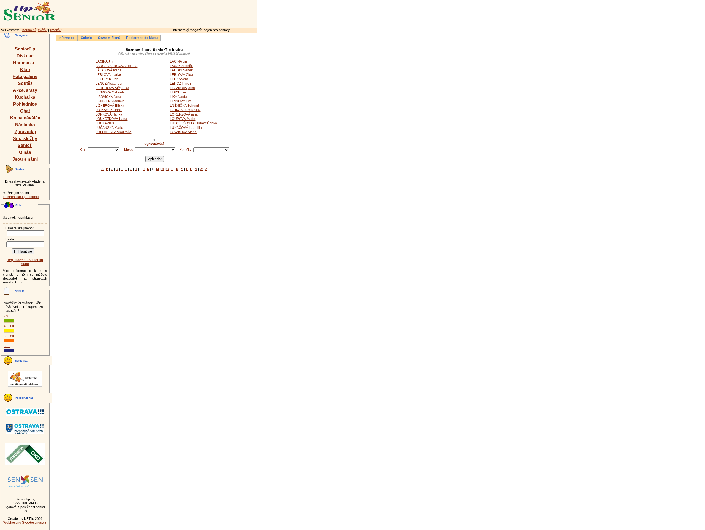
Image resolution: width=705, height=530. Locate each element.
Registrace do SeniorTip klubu (25, 262)
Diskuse (25, 55)
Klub (25, 69)
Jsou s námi (25, 159)
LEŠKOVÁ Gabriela (110, 92)
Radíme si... (25, 62)
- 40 (6, 316)
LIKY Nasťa (178, 97)
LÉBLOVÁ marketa (110, 75)
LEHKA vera (179, 79)
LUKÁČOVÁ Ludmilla (186, 128)
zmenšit (55, 30)
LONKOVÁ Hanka (109, 114)
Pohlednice (25, 104)
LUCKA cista (105, 123)
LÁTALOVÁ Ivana (108, 70)
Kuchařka (25, 97)
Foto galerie (25, 76)
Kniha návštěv (25, 118)
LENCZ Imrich (180, 83)
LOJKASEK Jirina (109, 110)
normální (29, 30)
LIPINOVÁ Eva (181, 101)
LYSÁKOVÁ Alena (183, 132)
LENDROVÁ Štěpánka (112, 88)
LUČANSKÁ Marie (109, 128)
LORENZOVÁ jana (184, 114)
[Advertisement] (180, 13)
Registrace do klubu (142, 38)
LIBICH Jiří (178, 92)
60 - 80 (9, 336)
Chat (25, 111)
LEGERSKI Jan (107, 79)
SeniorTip (25, 49)
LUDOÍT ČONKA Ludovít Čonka (193, 123)
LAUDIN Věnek (181, 70)
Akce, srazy (25, 90)
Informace (67, 38)
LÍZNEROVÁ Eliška (110, 106)
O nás (25, 152)
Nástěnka (25, 124)
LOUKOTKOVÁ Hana (111, 119)
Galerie (86, 38)
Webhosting (12, 522)
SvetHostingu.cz (34, 522)
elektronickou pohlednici (21, 197)
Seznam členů (109, 38)
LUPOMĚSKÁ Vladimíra (113, 132)
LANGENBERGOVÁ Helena (116, 66)
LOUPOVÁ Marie (182, 119)
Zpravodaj (25, 131)
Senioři (25, 145)
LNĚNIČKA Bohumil (185, 106)
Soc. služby (25, 138)
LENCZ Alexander (109, 83)
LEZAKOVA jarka (182, 88)
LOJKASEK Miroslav (185, 110)
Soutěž (25, 83)
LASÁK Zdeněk (181, 66)
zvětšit (42, 30)
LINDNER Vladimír (110, 101)
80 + (7, 346)
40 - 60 (9, 326)
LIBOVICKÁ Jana (108, 97)
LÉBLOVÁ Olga (181, 75)
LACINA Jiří (104, 61)
